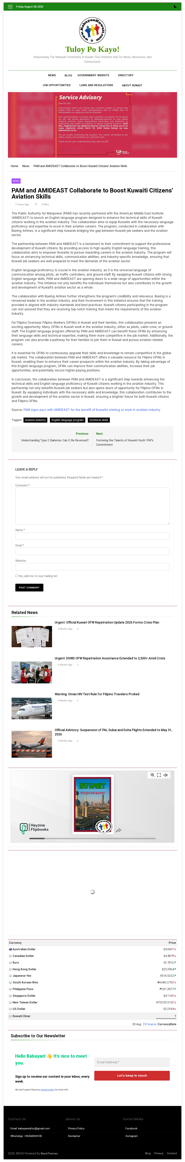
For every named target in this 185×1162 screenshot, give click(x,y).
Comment (22, 485)
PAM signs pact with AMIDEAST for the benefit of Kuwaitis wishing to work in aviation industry (91, 410)
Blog (68, 75)
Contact (172, 1153)
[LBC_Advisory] (92, 125)
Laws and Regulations (96, 85)
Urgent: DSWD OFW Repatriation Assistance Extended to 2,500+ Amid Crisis (110, 658)
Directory (126, 75)
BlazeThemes (49, 1153)
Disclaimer (74, 1136)
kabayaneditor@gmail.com (34, 1128)
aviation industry (35, 420)
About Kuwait (132, 85)
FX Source (149, 1024)
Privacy (158, 1153)
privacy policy (48, 1089)
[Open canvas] (10, 7)
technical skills (98, 420)
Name (20, 530)
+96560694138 (33, 1136)
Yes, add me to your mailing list (37, 576)
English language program (67, 420)
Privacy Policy (76, 1128)
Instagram (132, 1136)
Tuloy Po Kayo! (92, 49)
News (52, 75)
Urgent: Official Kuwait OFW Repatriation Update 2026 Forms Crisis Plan (107, 622)
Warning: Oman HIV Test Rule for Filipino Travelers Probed (97, 694)
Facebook (131, 1128)
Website (20, 560)
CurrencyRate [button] (167, 1024)
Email (19, 545)
